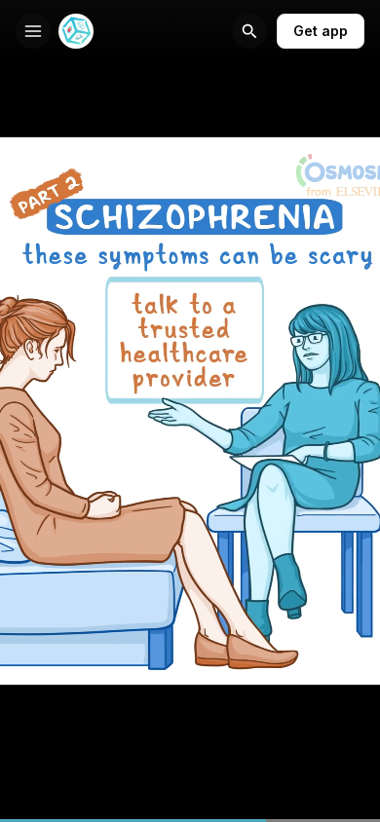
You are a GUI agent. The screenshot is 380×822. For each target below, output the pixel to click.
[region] (190, 820)
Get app (320, 30)
